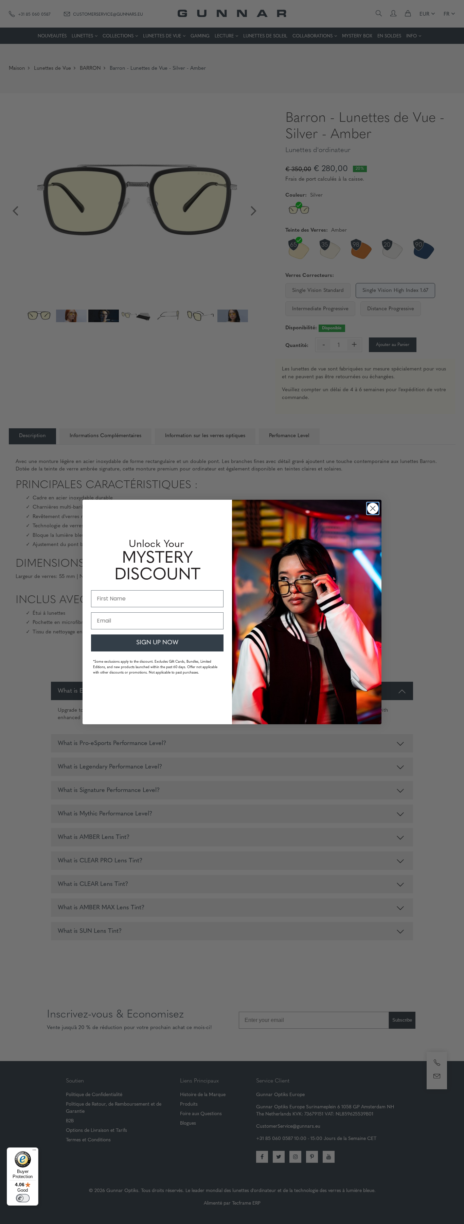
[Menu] (34, 1151)
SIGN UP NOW (157, 643)
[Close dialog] (373, 508)
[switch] (23, 1198)
